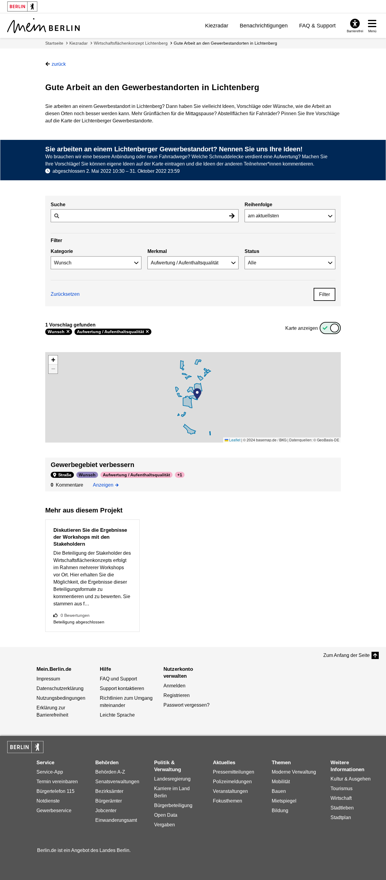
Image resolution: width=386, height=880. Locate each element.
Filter (324, 294)
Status (252, 251)
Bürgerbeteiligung (173, 805)
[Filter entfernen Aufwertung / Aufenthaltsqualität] (147, 331)
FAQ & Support (317, 26)
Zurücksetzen (65, 294)
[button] (197, 393)
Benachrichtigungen (264, 26)
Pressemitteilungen (233, 771)
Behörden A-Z (110, 771)
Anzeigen (105, 484)
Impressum (48, 678)
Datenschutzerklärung (60, 688)
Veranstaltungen (230, 791)
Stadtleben (342, 807)
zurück (59, 64)
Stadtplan (341, 817)
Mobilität (281, 781)
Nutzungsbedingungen (60, 698)
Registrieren (176, 695)
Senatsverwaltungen (117, 781)
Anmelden (174, 685)
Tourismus (342, 788)
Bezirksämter (109, 791)
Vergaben (164, 824)
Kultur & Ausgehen (351, 778)
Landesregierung (172, 778)
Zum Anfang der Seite (346, 655)
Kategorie (62, 251)
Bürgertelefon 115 (55, 791)
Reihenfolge (258, 204)
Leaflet (234, 439)
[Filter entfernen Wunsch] (68, 331)
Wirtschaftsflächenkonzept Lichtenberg (131, 43)
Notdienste (48, 800)
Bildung (280, 810)
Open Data (165, 815)
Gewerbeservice (53, 810)
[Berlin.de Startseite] (25, 747)
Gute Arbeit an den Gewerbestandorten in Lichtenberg (225, 43)
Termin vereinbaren (57, 781)
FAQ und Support (118, 678)
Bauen (279, 791)
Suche (58, 204)
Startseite (54, 43)
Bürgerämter (108, 800)
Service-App (49, 771)
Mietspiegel (284, 800)
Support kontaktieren (122, 688)
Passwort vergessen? (186, 705)
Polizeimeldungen (232, 781)
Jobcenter (105, 810)
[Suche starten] (232, 215)
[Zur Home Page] (43, 25)
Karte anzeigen (301, 328)
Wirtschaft (341, 798)
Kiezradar (216, 26)
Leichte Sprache (117, 715)
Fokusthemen (227, 800)
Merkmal (157, 251)
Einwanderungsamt (116, 820)
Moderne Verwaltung (294, 771)
